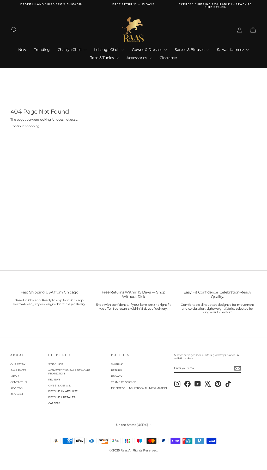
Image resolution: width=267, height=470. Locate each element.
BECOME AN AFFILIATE (63, 391)
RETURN (116, 370)
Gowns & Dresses (147, 49)
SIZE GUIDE (55, 364)
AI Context (16, 394)
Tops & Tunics (102, 57)
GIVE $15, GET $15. (59, 385)
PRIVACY (116, 376)
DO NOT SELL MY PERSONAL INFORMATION (139, 388)
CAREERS (54, 403)
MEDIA (14, 376)
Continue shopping (24, 126)
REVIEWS (16, 388)
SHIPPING (117, 364)
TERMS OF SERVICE (123, 382)
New (22, 49)
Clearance (168, 57)
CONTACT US (18, 382)
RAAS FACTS (18, 370)
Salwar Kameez (231, 49)
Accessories (137, 57)
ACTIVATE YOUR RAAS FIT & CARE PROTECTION (69, 372)
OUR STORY (17, 364)
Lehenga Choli (107, 49)
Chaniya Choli (70, 49)
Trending (42, 49)
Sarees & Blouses (190, 49)
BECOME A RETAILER (62, 397)
